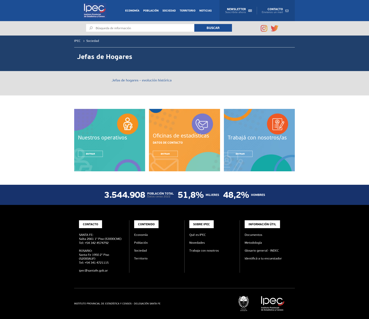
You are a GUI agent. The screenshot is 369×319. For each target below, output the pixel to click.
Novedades (197, 242)
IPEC (77, 41)
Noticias (205, 10)
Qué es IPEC (197, 235)
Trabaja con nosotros (204, 250)
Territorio (187, 10)
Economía (132, 10)
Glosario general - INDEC (262, 250)
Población (151, 10)
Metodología (253, 242)
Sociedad (169, 10)
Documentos (253, 235)
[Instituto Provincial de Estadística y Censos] (95, 10)
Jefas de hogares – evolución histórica (142, 80)
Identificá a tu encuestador (263, 258)
